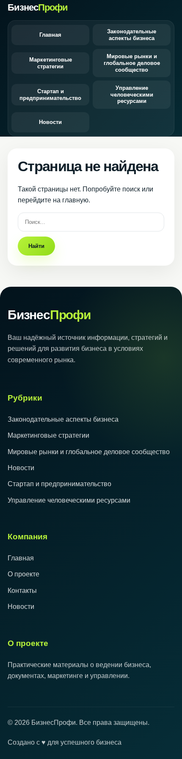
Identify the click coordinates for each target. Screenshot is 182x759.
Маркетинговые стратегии (50, 63)
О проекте (23, 574)
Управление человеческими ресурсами (131, 94)
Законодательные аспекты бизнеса (131, 34)
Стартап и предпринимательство (50, 94)
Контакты (22, 590)
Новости (50, 122)
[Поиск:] (91, 221)
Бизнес (38, 7)
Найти (36, 246)
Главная (50, 35)
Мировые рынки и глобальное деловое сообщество (132, 63)
